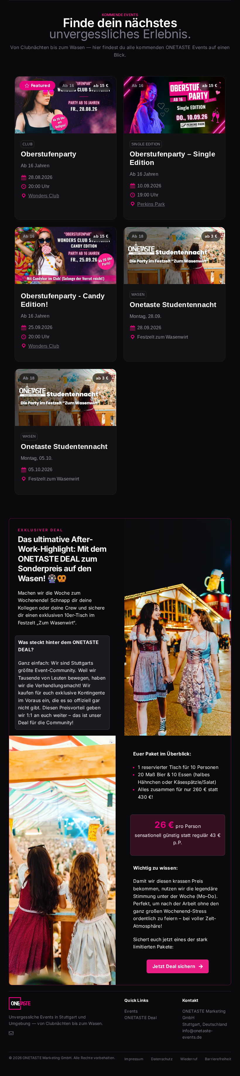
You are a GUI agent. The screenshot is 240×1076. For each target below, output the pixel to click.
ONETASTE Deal (140, 1017)
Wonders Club (43, 195)
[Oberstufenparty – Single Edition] (174, 148)
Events (131, 1011)
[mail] (11, 1033)
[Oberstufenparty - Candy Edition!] (65, 294)
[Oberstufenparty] (65, 148)
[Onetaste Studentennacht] (174, 294)
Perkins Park (151, 204)
